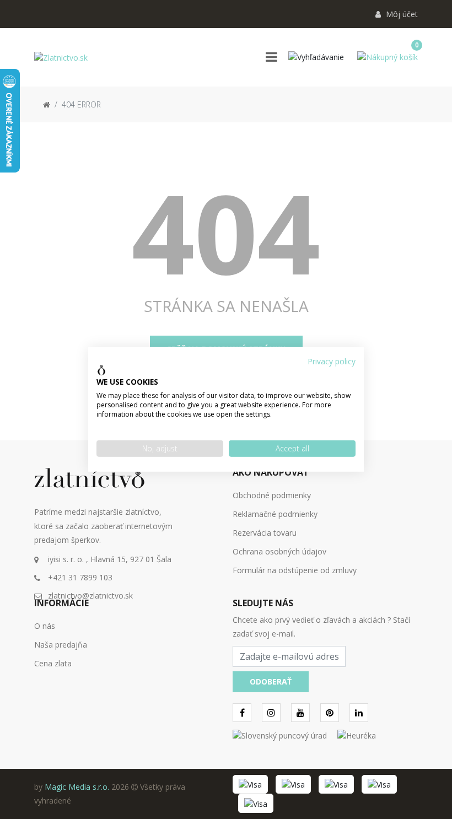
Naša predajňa (60, 644)
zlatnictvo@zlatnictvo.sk (90, 595)
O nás (44, 626)
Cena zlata (53, 663)
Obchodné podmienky (272, 495)
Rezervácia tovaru (265, 532)
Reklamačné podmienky (275, 514)
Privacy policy (332, 361)
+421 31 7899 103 (80, 577)
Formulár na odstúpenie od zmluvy (295, 570)
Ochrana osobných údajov (279, 551)
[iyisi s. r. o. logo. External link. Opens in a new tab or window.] (101, 370)
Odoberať (271, 681)
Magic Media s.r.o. (77, 787)
